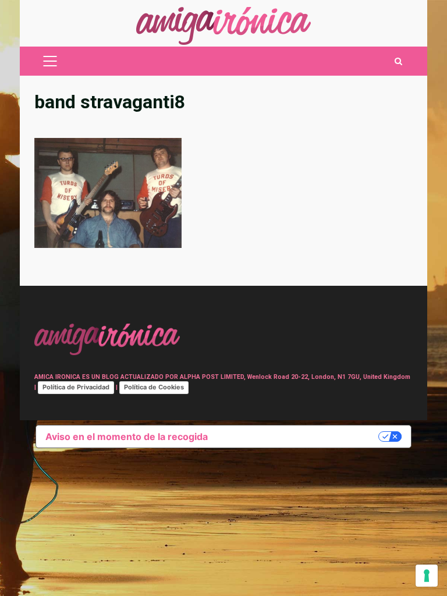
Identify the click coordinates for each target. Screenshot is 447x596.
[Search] (398, 61)
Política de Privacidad (75, 387)
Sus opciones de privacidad (299, 436)
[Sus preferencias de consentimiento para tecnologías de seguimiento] (427, 576)
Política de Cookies (154, 387)
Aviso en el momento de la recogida (126, 436)
